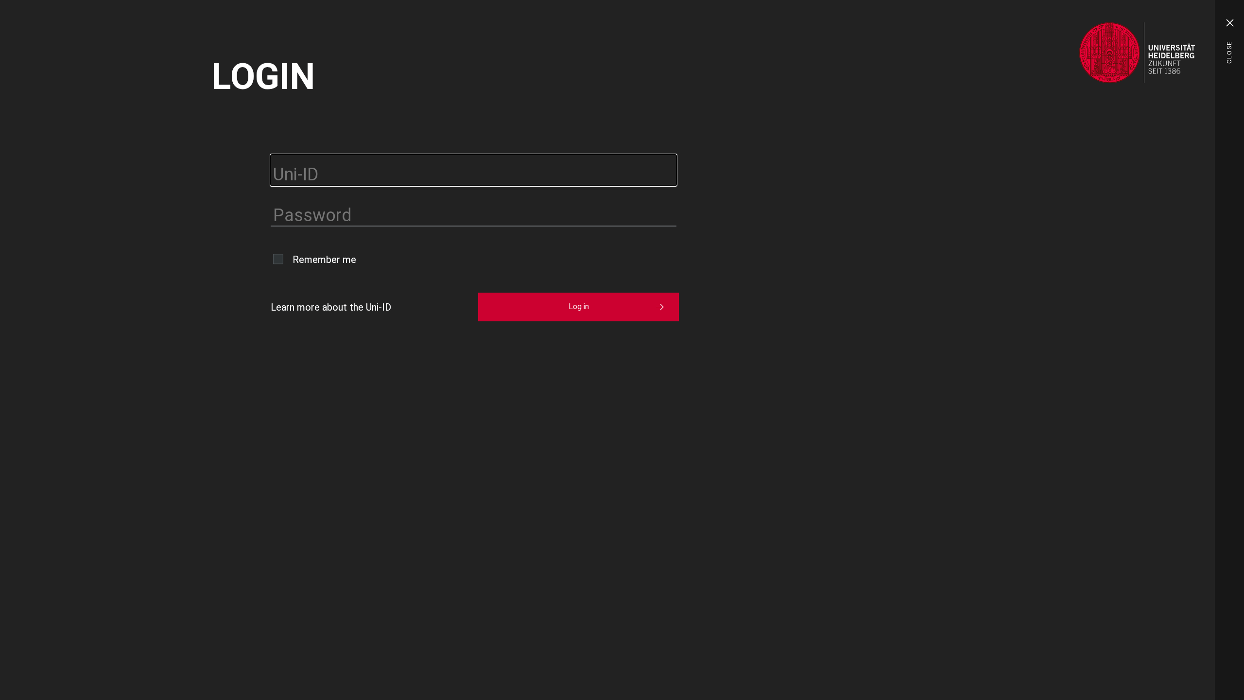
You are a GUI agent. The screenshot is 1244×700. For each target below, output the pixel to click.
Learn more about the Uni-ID (331, 307)
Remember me (324, 259)
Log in (579, 306)
